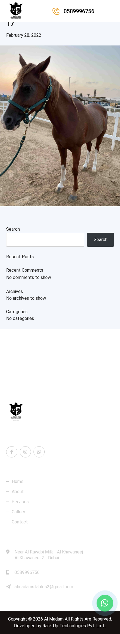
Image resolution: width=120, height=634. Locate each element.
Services (20, 502)
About (18, 491)
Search (13, 229)
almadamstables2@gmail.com (44, 586)
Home (17, 481)
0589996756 (27, 572)
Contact (20, 522)
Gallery (18, 512)
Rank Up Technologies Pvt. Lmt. (73, 625)
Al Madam (54, 619)
